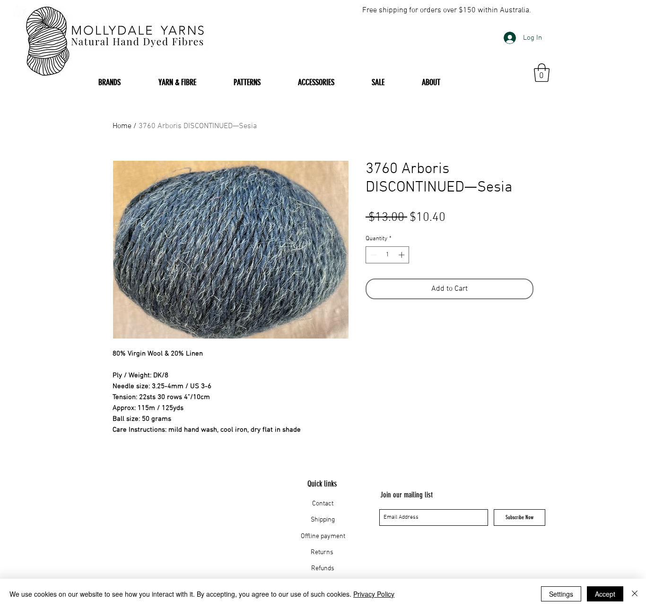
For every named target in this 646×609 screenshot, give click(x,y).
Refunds (322, 569)
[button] (542, 72)
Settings (561, 594)
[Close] (634, 593)
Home (122, 126)
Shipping (323, 520)
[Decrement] (372, 255)
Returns (323, 552)
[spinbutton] (387, 255)
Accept (605, 594)
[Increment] (402, 255)
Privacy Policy (373, 594)
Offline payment (323, 536)
